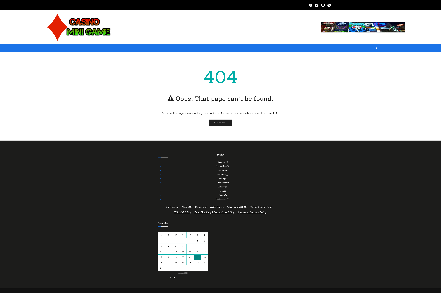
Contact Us (172, 207)
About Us (187, 207)
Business (221, 162)
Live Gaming (221, 183)
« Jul (172, 277)
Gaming (221, 178)
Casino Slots (221, 166)
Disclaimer (201, 207)
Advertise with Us (237, 207)
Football (221, 170)
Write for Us (217, 207)
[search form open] (376, 48)
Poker (221, 195)
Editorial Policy (182, 212)
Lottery (221, 187)
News (221, 191)
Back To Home (220, 123)
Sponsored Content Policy (252, 212)
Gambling (221, 174)
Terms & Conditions (261, 207)
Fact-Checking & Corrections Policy (214, 212)
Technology (221, 199)
